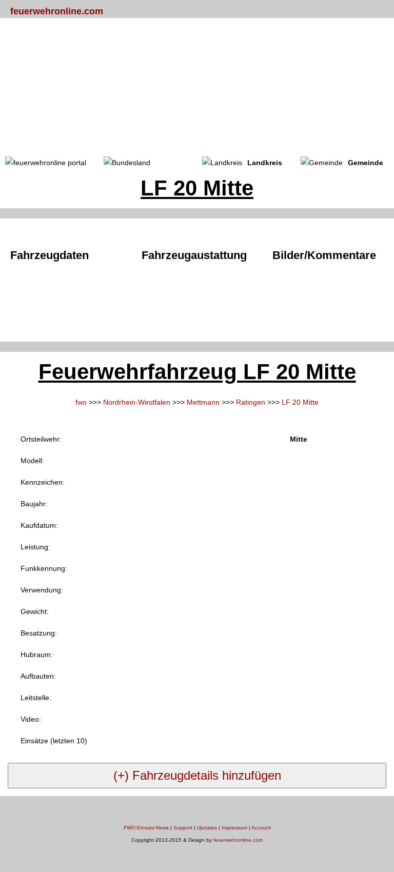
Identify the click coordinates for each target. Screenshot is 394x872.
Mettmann (203, 402)
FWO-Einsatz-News (146, 827)
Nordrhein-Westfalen (136, 402)
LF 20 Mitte (300, 402)
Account (261, 827)
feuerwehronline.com (56, 11)
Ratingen (250, 402)
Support (182, 827)
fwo (81, 402)
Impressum (234, 827)
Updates (207, 827)
